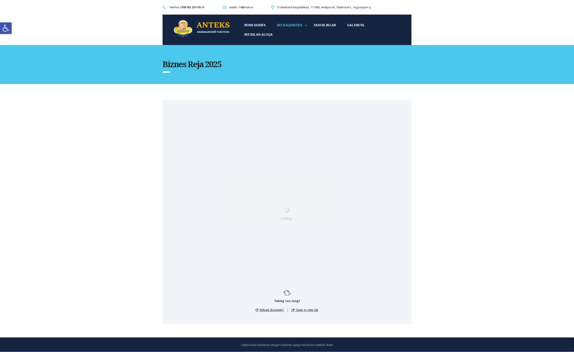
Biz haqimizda (289, 25)
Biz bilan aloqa (258, 34)
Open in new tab (306, 310)
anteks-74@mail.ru (241, 7)
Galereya (355, 25)
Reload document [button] (271, 310)
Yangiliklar (325, 25)
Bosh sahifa (255, 25)
